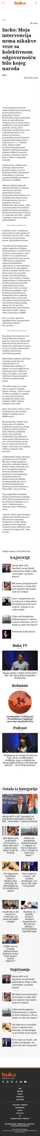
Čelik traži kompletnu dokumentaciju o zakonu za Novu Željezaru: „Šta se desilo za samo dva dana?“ (25, 622)
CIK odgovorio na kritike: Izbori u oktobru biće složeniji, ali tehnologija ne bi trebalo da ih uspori (11, 886)
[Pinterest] (7, 96)
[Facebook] (7, 85)
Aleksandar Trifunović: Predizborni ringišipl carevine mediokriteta (20, 721)
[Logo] (20, 3)
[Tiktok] (16, 1089)
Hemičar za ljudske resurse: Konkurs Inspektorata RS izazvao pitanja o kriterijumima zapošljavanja (29, 927)
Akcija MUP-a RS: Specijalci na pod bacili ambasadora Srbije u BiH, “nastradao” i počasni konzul (24, 573)
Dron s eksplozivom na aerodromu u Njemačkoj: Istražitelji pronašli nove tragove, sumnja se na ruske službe (24, 606)
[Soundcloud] (20, 1089)
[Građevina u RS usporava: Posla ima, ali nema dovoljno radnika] (10, 910)
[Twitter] (12, 1089)
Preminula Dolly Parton (23, 633)
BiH (4, 20)
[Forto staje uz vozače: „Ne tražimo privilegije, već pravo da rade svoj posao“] (29, 870)
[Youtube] (25, 1089)
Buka (4, 75)
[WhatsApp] (7, 101)
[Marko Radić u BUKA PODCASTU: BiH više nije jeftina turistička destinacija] (20, 662)
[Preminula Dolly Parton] (6, 636)
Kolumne (20, 687)
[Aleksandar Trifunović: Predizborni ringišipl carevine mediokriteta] (20, 704)
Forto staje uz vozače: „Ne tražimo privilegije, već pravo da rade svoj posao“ (29, 883)
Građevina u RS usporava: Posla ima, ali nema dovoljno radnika (10, 922)
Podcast (20, 730)
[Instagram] (7, 1089)
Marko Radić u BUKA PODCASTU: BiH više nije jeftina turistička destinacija (20, 677)
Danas (16, 142)
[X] (7, 90)
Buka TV (20, 647)
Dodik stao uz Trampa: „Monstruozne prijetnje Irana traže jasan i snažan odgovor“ (10, 959)
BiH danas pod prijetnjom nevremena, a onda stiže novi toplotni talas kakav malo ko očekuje (24, 589)
